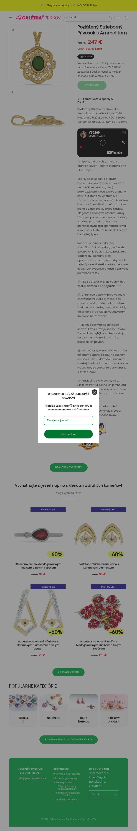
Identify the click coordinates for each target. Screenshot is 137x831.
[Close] (94, 392)
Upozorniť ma (68, 434)
